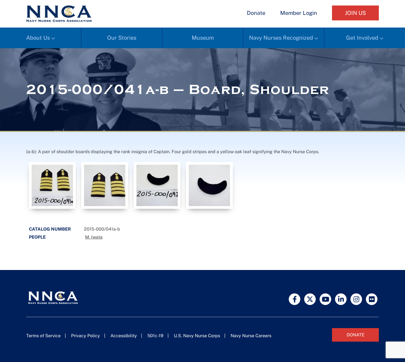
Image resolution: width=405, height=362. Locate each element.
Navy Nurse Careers (251, 335)
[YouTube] (325, 299)
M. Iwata (93, 237)
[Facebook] (294, 299)
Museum (203, 37)
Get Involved (362, 37)
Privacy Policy (85, 335)
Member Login (298, 13)
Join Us (355, 13)
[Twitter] (310, 299)
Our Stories (121, 37)
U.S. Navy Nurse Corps (197, 335)
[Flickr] (371, 299)
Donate (256, 13)
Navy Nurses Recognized (281, 37)
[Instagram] (356, 299)
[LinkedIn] (341, 299)
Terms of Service (43, 335)
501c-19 (155, 335)
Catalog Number (50, 229)
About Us (38, 37)
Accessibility (123, 335)
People (37, 237)
